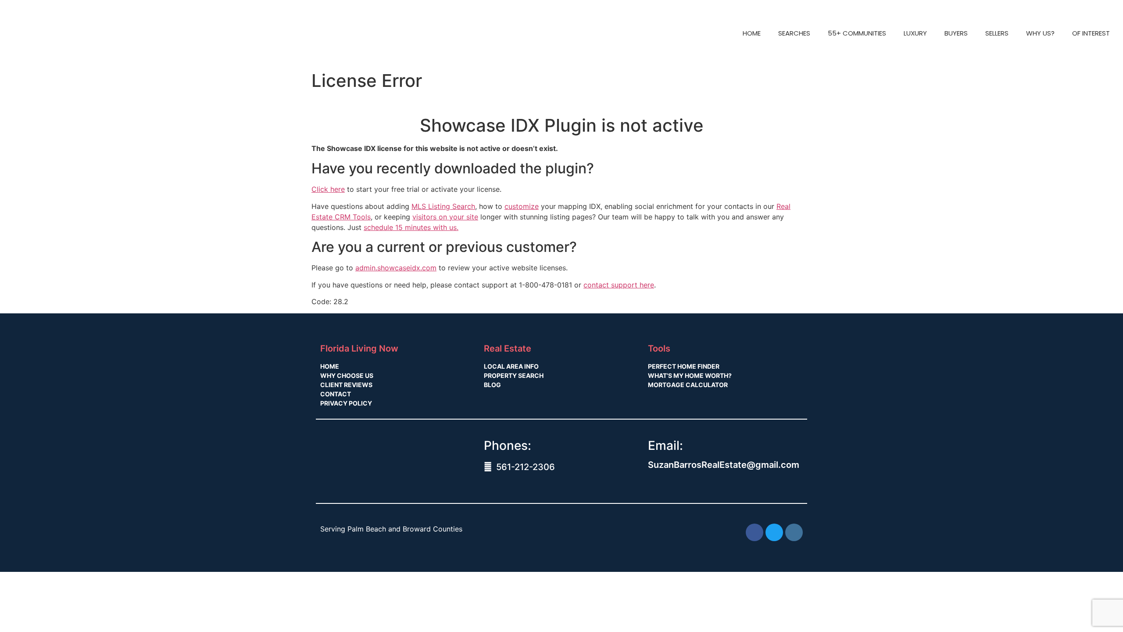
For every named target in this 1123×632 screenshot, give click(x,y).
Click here (328, 189)
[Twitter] (774, 532)
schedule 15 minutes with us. (411, 227)
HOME (752, 33)
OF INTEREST (1091, 33)
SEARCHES (794, 33)
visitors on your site (445, 216)
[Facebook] (754, 532)
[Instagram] (794, 532)
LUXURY (915, 33)
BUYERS (956, 33)
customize (521, 206)
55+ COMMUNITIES (857, 33)
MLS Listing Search (443, 206)
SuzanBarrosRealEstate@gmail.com (723, 465)
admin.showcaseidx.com (395, 267)
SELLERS (997, 33)
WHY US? (1040, 33)
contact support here (618, 284)
